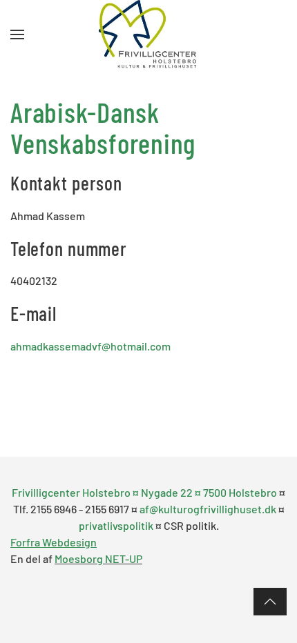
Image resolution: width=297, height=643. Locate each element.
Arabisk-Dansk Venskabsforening (102, 127)
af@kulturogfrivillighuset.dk (208, 508)
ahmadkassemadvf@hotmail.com (90, 346)
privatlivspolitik (116, 525)
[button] (17, 34)
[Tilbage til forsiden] (149, 34)
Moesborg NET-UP (98, 558)
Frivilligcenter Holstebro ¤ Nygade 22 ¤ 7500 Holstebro (145, 492)
